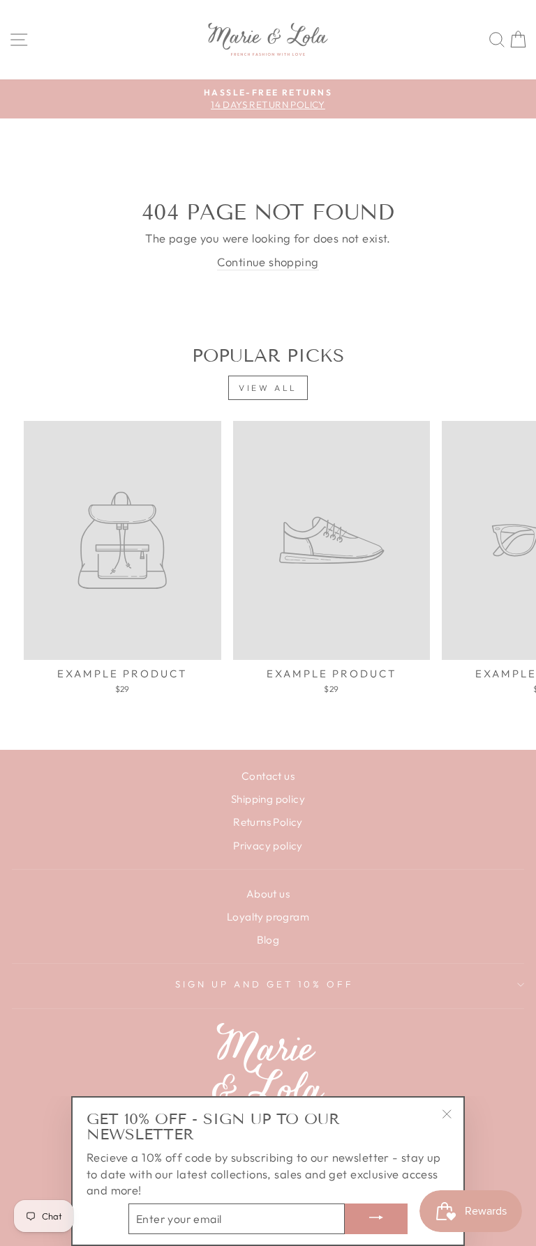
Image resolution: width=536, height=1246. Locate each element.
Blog (268, 939)
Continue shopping (267, 261)
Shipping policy (268, 799)
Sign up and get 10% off (264, 984)
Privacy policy (268, 845)
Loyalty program (268, 916)
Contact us (268, 776)
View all (268, 388)
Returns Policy (268, 822)
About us (268, 893)
